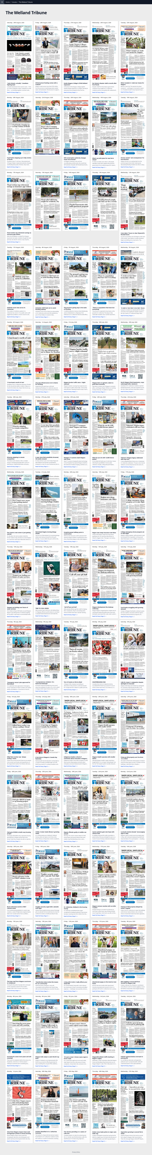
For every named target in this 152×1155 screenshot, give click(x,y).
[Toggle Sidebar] (2, 2)
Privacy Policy (76, 1152)
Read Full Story (13, 92)
